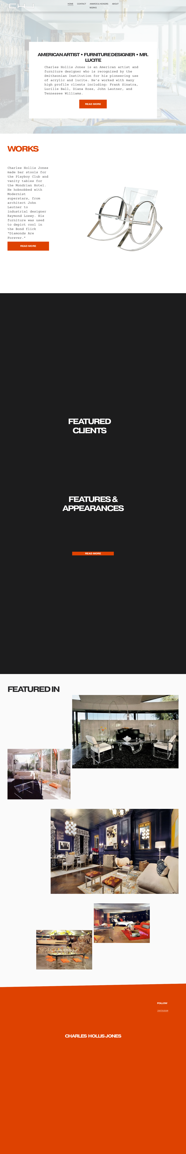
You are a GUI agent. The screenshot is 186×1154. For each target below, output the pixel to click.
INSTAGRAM (162, 1010)
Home (70, 4)
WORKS (93, 7)
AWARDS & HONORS (99, 4)
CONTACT (81, 4)
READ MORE (93, 104)
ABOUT (115, 4)
